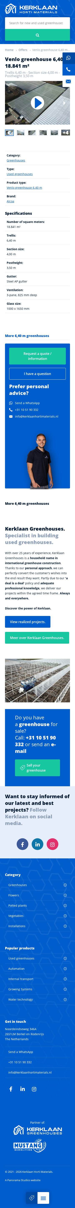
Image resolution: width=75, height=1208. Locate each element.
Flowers (13, 895)
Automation (16, 969)
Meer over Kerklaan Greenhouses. (37, 637)
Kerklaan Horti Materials (31, 8)
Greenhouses (16, 160)
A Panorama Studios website (22, 1180)
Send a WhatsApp (27, 403)
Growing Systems (20, 989)
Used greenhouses (20, 174)
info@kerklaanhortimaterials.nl (36, 416)
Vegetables (16, 916)
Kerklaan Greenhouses (37, 1130)
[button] (43, 1198)
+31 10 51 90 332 (26, 410)
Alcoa (10, 201)
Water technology (20, 999)
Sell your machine (32, 1198)
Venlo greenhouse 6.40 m (24, 188)
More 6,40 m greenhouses (27, 335)
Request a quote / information (37, 356)
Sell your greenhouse (36, 768)
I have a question (37, 373)
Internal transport (20, 979)
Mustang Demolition (37, 1145)
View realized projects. (27, 622)
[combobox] (37, 23)
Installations (16, 926)
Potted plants (17, 905)
